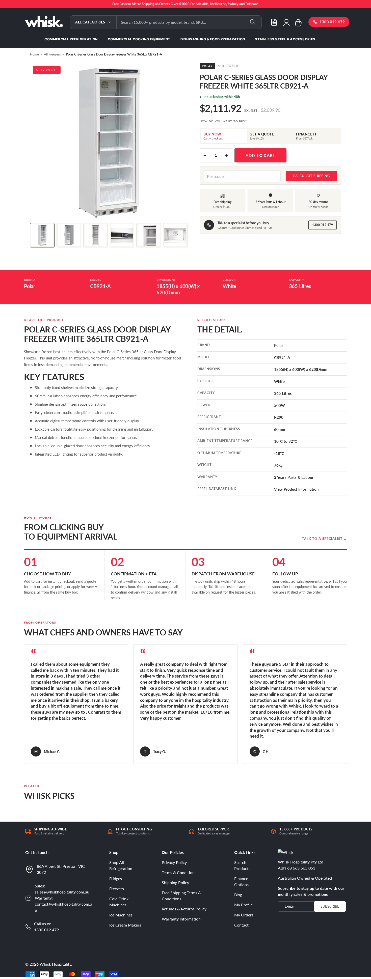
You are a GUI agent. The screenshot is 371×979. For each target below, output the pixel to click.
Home (34, 54)
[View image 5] (148, 235)
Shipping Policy (175, 882)
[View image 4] (122, 235)
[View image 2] (69, 235)
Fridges (115, 878)
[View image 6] (175, 235)
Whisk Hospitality (55, 964)
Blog (238, 894)
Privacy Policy (174, 862)
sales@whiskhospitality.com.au (62, 891)
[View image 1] (42, 235)
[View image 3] (95, 235)
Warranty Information (181, 918)
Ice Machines (120, 914)
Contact (241, 924)
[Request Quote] (274, 22)
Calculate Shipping (311, 176)
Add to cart (261, 155)
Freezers (116, 888)
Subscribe (330, 906)
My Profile (243, 904)
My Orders (243, 914)
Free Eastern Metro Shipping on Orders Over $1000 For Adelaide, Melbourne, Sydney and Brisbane (185, 4)
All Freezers (52, 54)
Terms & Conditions (179, 872)
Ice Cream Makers (125, 924)
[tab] (224, 136)
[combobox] (189, 22)
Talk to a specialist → (324, 539)
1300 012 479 (322, 225)
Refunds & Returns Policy (184, 908)
